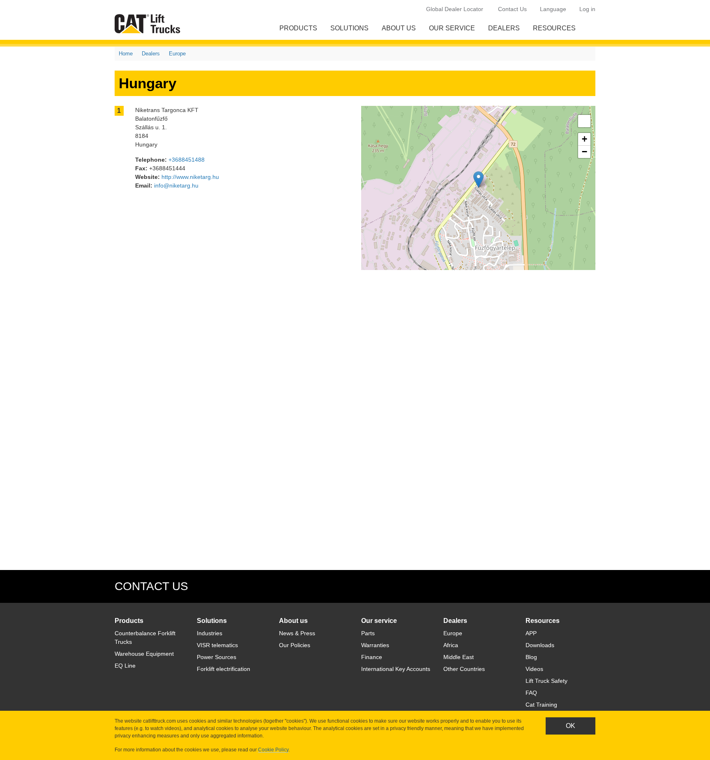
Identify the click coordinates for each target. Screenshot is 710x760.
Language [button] (553, 9)
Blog (531, 657)
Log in (587, 9)
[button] (478, 179)
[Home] (149, 23)
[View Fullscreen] (584, 121)
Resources (554, 28)
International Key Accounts (395, 669)
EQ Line (125, 665)
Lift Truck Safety (546, 681)
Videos (534, 669)
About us (399, 28)
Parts (368, 633)
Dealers (504, 28)
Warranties (375, 645)
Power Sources (216, 657)
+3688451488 (186, 159)
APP (531, 633)
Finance (371, 657)
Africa (450, 645)
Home (126, 53)
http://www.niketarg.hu (190, 177)
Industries (209, 633)
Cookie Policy (273, 750)
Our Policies (294, 645)
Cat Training (541, 704)
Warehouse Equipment (144, 653)
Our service (452, 28)
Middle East (458, 657)
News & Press (297, 633)
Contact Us (512, 9)
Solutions (349, 28)
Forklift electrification (223, 669)
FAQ (531, 692)
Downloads (540, 645)
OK (570, 725)
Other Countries (464, 669)
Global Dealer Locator (454, 9)
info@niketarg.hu (176, 185)
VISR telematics (217, 645)
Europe (177, 53)
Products (298, 28)
